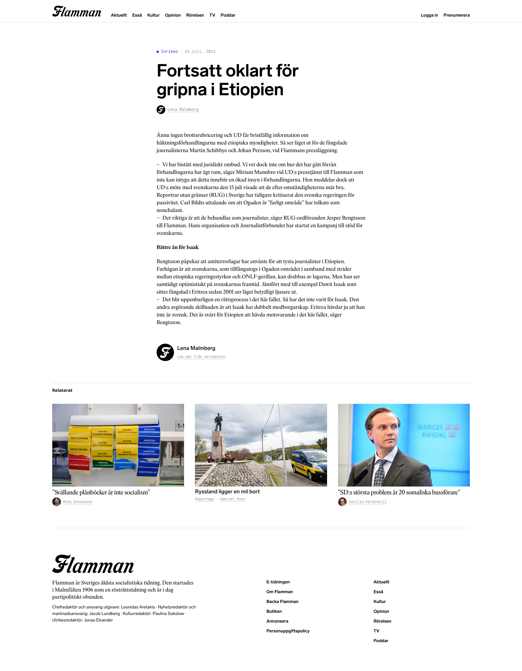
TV (212, 15)
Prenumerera (456, 15)
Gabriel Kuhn (232, 499)
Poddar (227, 15)
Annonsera (277, 621)
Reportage (204, 499)
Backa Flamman (282, 601)
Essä (137, 15)
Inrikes (169, 51)
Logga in (429, 15)
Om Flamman (279, 592)
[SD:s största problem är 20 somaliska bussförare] (404, 445)
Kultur (153, 15)
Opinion (173, 15)
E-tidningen (278, 582)
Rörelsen (195, 15)
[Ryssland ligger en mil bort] (261, 445)
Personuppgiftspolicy (287, 631)
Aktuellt (119, 15)
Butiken (274, 611)
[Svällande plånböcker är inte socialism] (118, 445)
